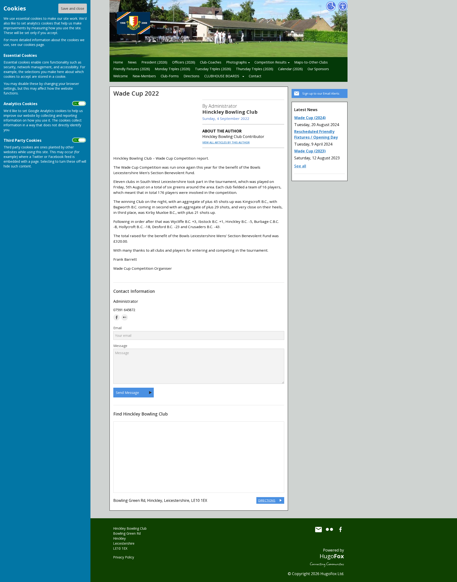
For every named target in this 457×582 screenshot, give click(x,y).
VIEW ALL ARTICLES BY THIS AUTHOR (226, 142)
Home (118, 62)
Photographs (236, 62)
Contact (255, 76)
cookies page (34, 44)
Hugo (332, 556)
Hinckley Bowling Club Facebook (340, 529)
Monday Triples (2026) (172, 69)
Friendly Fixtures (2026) (131, 69)
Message (120, 345)
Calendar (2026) (290, 69)
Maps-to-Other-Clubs (311, 62)
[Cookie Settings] (331, 6)
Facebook (116, 317)
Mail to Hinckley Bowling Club (318, 529)
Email (117, 328)
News (132, 62)
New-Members (144, 76)
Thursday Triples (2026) (254, 69)
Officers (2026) (183, 62)
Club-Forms (170, 76)
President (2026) (154, 62)
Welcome (120, 76)
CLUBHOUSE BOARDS (221, 76)
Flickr (124, 317)
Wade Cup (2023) (310, 151)
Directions (191, 76)
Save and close (72, 8)
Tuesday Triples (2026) (213, 69)
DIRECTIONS (266, 500)
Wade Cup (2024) (310, 117)
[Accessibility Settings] (343, 6)
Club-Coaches (210, 62)
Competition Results (270, 62)
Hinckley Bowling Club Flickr (329, 529)
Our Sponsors (318, 69)
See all (300, 166)
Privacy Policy (123, 557)
